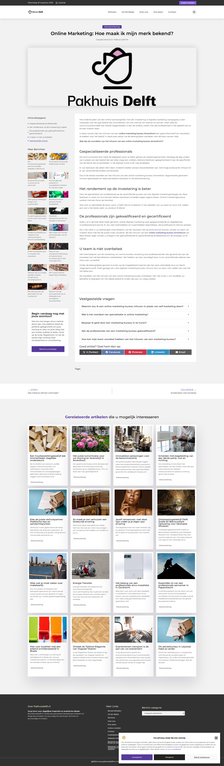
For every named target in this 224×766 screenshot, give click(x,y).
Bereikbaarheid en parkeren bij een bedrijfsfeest (56, 201)
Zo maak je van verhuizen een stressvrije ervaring (90, 520)
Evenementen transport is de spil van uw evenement (132, 647)
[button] (216, 738)
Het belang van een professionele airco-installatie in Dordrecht (132, 585)
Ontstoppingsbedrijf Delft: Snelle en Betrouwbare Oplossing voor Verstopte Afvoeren (173, 522)
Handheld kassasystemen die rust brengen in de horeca (58, 218)
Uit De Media (128, 12)
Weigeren (169, 757)
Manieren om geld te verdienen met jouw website (117, 748)
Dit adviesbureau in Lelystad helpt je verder (174, 647)
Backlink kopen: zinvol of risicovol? (115, 742)
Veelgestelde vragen (38, 141)
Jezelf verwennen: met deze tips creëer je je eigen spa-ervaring (131, 521)
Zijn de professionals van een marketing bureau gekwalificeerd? (136, 331)
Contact (172, 12)
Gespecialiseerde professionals (43, 123)
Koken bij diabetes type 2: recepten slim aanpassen (37, 253)
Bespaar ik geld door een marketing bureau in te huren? (136, 322)
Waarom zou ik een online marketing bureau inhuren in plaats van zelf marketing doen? (136, 306)
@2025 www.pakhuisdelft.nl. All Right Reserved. (112, 761)
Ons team (158, 12)
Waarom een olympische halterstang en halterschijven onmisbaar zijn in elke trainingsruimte (58, 256)
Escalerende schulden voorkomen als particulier (36, 183)
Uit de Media (113, 714)
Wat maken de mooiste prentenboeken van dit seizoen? (58, 235)
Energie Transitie (82, 583)
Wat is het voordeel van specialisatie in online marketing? (136, 314)
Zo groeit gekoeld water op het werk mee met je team (37, 218)
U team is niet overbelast (40, 137)
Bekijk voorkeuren (202, 757)
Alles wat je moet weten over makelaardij (46, 584)
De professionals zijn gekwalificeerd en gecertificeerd (46, 132)
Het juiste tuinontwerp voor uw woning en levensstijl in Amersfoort (88, 458)
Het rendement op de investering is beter (48, 127)
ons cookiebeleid (174, 749)
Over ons (143, 12)
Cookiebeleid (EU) (115, 735)
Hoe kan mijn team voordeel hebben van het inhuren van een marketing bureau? (136, 339)
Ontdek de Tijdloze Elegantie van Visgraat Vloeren (89, 647)
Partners (112, 12)
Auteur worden (114, 728)
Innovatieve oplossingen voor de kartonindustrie (132, 457)
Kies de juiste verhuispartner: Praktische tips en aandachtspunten (46, 521)
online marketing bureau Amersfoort (167, 232)
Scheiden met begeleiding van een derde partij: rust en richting (175, 458)
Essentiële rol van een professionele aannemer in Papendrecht (173, 585)
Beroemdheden (114, 711)
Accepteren (137, 757)
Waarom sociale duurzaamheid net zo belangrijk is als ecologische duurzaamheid (57, 296)
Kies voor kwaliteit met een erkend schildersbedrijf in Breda (45, 648)
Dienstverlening (112, 27)
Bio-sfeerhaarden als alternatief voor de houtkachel (36, 294)
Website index (114, 738)
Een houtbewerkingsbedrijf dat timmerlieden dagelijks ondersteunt (47, 458)
